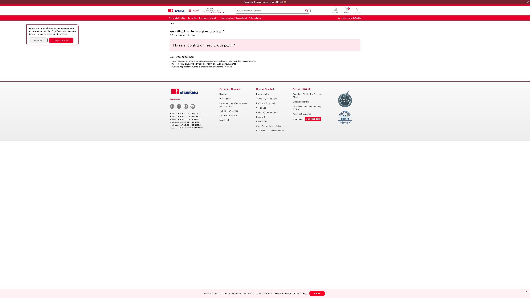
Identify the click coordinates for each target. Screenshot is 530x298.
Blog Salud (224, 120)
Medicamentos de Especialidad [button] (233, 18)
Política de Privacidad (265, 103)
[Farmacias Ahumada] (177, 10)
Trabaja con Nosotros (228, 111)
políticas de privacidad (285, 293)
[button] (335, 10)
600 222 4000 (314, 119)
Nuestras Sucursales (302, 114)
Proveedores (225, 99)
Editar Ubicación (61, 40)
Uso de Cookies (263, 108)
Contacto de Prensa (228, 115)
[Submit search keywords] (306, 10)
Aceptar (317, 293)
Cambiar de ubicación (214, 12)
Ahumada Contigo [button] (177, 18)
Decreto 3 (260, 117)
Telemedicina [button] (255, 18)
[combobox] (273, 11)
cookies (303, 293)
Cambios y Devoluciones (266, 112)
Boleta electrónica (301, 102)
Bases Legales (262, 94)
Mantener (38, 40)
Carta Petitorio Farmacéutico (268, 126)
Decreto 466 (261, 121)
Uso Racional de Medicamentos (270, 131)
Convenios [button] (192, 18)
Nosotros (223, 94)
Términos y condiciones (266, 99)
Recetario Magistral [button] (207, 18)
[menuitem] (349, 18)
